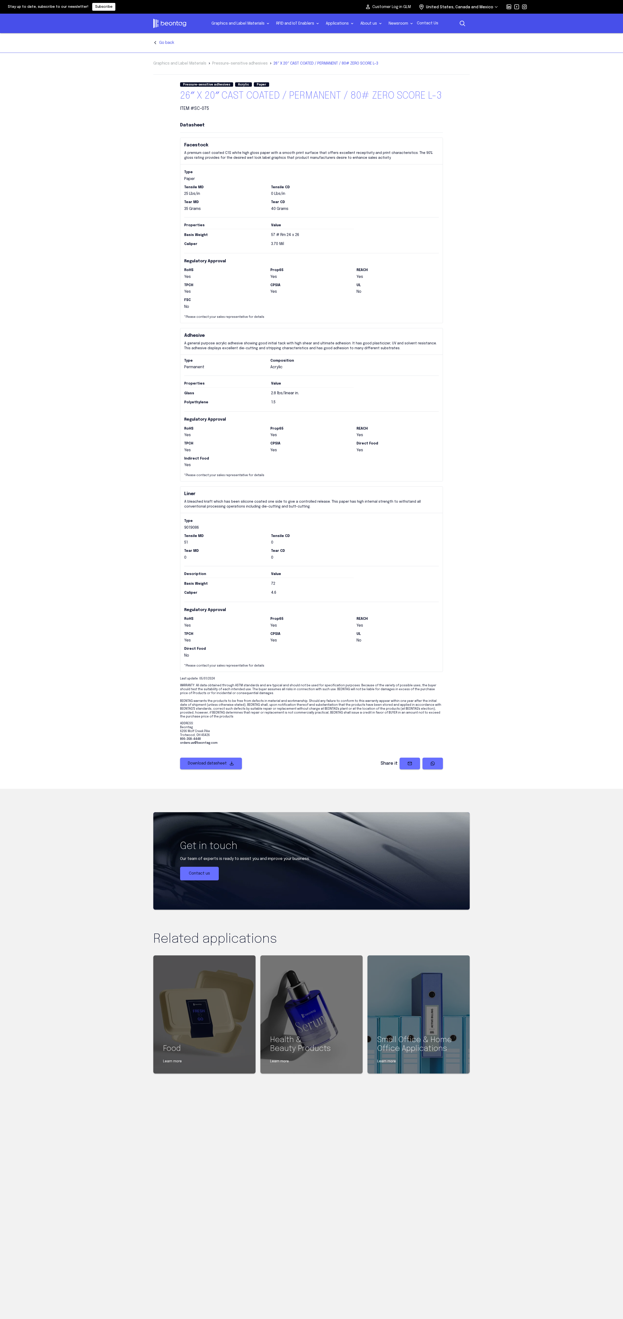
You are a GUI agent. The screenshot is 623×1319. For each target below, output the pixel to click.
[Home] (178, 23)
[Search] (462, 23)
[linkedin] (509, 7)
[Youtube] (517, 7)
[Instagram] (524, 7)
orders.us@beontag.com (199, 743)
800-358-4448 (190, 739)
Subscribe (103, 7)
